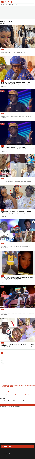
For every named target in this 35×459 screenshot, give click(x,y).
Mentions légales (7, 453)
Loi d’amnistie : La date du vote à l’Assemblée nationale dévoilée (12, 392)
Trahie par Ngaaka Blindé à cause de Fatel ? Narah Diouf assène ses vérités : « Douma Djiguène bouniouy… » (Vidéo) (18, 391)
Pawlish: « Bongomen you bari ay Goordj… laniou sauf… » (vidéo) (13, 147)
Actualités (2, 49)
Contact (2, 453)
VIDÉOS (13, 4)
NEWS (6, 4)
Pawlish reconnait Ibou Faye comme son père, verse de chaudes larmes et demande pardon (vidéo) (16, 311)
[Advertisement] (17, 12)
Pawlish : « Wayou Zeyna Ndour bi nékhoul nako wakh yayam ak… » (13, 179)
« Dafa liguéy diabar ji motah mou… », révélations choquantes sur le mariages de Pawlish (16, 212)
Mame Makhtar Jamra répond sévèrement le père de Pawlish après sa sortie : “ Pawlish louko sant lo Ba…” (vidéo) (17, 345)
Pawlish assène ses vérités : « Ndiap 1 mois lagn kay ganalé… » (12, 114)
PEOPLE (9, 4)
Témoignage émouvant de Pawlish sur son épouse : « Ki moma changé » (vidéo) (16, 51)
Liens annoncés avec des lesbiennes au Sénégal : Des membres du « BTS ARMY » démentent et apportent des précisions (18, 395)
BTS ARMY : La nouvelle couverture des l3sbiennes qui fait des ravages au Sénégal (16, 388)
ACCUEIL (2, 4)
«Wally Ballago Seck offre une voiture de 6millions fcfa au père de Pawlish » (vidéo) (16, 244)
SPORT (17, 4)
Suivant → (3, 363)
